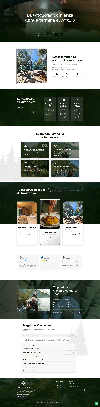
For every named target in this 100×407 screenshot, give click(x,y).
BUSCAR (58, 34)
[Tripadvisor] (77, 312)
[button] (18, 66)
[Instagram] (75, 312)
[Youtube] (79, 312)
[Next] (82, 262)
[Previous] (18, 262)
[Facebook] (72, 312)
